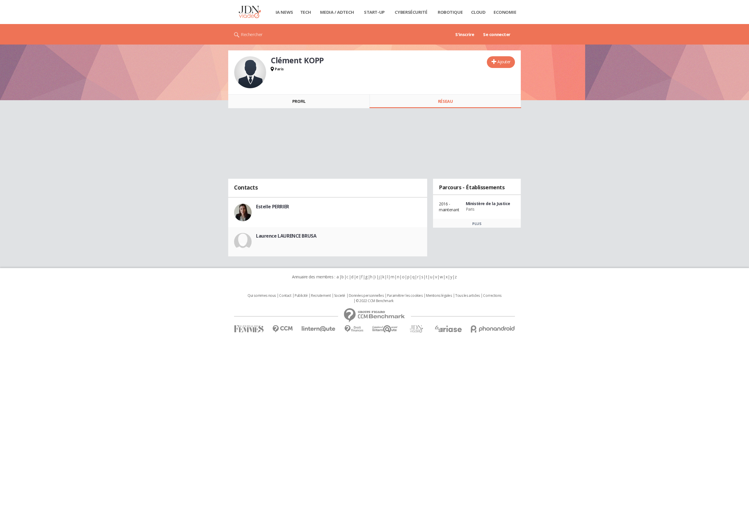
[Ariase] (448, 329)
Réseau (445, 101)
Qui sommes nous (262, 296)
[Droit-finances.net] (353, 329)
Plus (476, 223)
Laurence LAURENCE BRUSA (286, 236)
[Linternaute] (319, 329)
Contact (285, 296)
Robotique (450, 12)
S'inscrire (464, 34)
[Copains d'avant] (385, 329)
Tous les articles (467, 296)
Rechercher (252, 34)
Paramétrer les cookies (405, 296)
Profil (298, 101)
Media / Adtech (337, 12)
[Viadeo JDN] (416, 329)
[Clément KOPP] (250, 72)
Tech (305, 12)
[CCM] (282, 329)
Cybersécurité (411, 12)
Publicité (301, 296)
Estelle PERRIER (272, 206)
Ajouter (504, 61)
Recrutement (321, 296)
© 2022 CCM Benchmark (375, 301)
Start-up (374, 12)
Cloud (478, 12)
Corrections (492, 296)
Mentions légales (439, 296)
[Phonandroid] (493, 329)
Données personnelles (366, 296)
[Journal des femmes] (249, 329)
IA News (284, 12)
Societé (339, 296)
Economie (505, 12)
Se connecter (497, 34)
